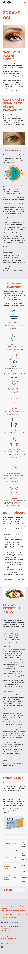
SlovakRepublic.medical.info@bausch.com (9, 922)
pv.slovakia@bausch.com (16, 926)
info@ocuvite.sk (7, 930)
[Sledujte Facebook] (2, 947)
